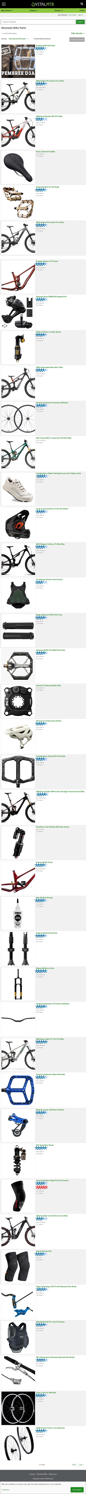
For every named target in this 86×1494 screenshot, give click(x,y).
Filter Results (77, 33)
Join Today (72, 15)
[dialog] (43, 1488)
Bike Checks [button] (6, 10)
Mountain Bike (42, 1474)
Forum (82, 10)
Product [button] (58, 10)
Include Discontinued (42, 39)
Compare (40, 54)
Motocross (53, 1474)
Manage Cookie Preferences (43, 1479)
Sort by (3, 39)
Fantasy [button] (33, 10)
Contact (32, 1474)
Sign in (80, 15)
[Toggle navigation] (3, 4)
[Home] (42, 4)
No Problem (77, 1490)
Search (80, 22)
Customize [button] (5, 1490)
